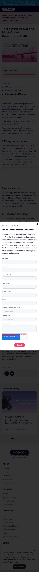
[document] (19, 286)
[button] (36, 224)
